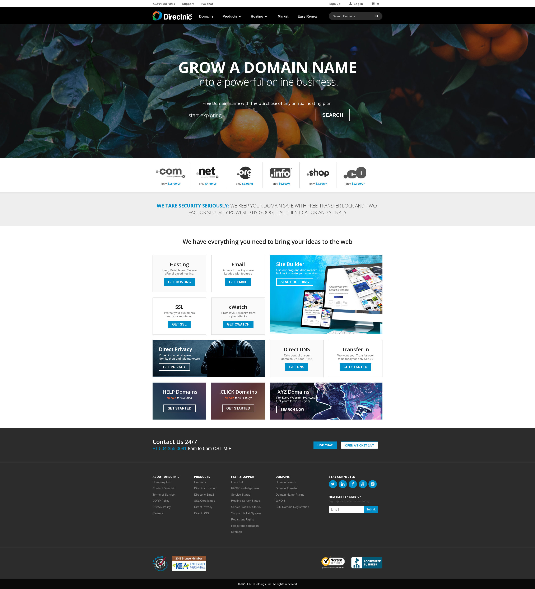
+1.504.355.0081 (164, 3)
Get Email (238, 282)
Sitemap (236, 531)
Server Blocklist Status (246, 507)
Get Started (355, 367)
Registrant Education (245, 525)
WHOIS (280, 500)
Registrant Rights (242, 519)
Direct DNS (201, 513)
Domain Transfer (287, 488)
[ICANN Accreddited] (160, 563)
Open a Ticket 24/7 (359, 445)
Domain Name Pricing (290, 494)
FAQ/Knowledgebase (245, 488)
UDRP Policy (161, 500)
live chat (207, 3)
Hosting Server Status (245, 500)
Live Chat (325, 445)
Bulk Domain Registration (292, 507)
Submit (371, 509)
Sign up (334, 3)
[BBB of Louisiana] (366, 563)
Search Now (292, 409)
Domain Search (286, 482)
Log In (358, 3)
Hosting (257, 16)
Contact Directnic (164, 488)
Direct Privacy (203, 507)
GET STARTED (179, 408)
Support (188, 3)
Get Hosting (179, 282)
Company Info (162, 482)
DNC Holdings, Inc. (259, 584)
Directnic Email (204, 494)
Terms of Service (164, 494)
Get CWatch (238, 324)
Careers (158, 513)
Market (283, 16)
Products (230, 16)
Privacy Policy (162, 507)
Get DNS (296, 367)
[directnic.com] (173, 16)
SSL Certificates (204, 500)
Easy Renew (307, 16)
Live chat (237, 482)
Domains (206, 16)
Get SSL (179, 324)
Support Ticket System (246, 513)
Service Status (240, 494)
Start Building (294, 282)
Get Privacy (174, 367)
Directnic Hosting (205, 488)
